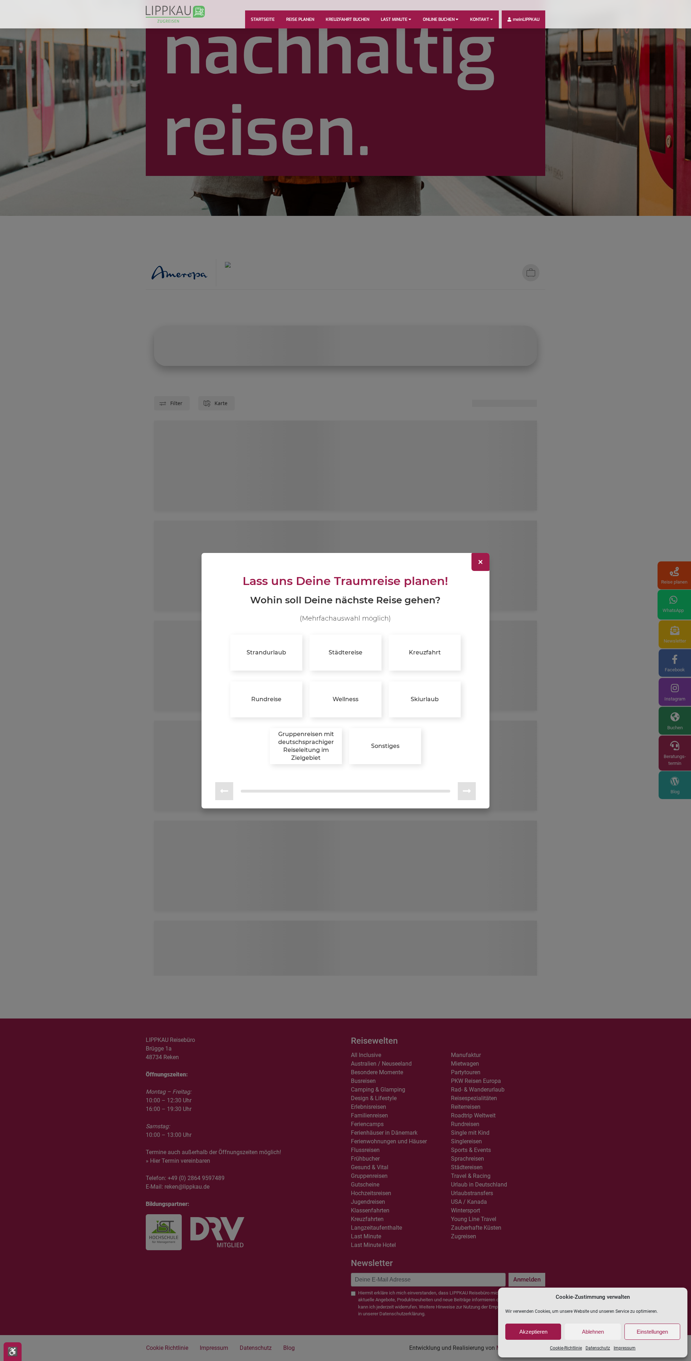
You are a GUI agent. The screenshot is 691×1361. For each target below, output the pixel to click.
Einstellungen (652, 1332)
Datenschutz (598, 1348)
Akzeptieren (533, 1332)
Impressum (625, 1348)
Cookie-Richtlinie (566, 1348)
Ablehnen (593, 1332)
